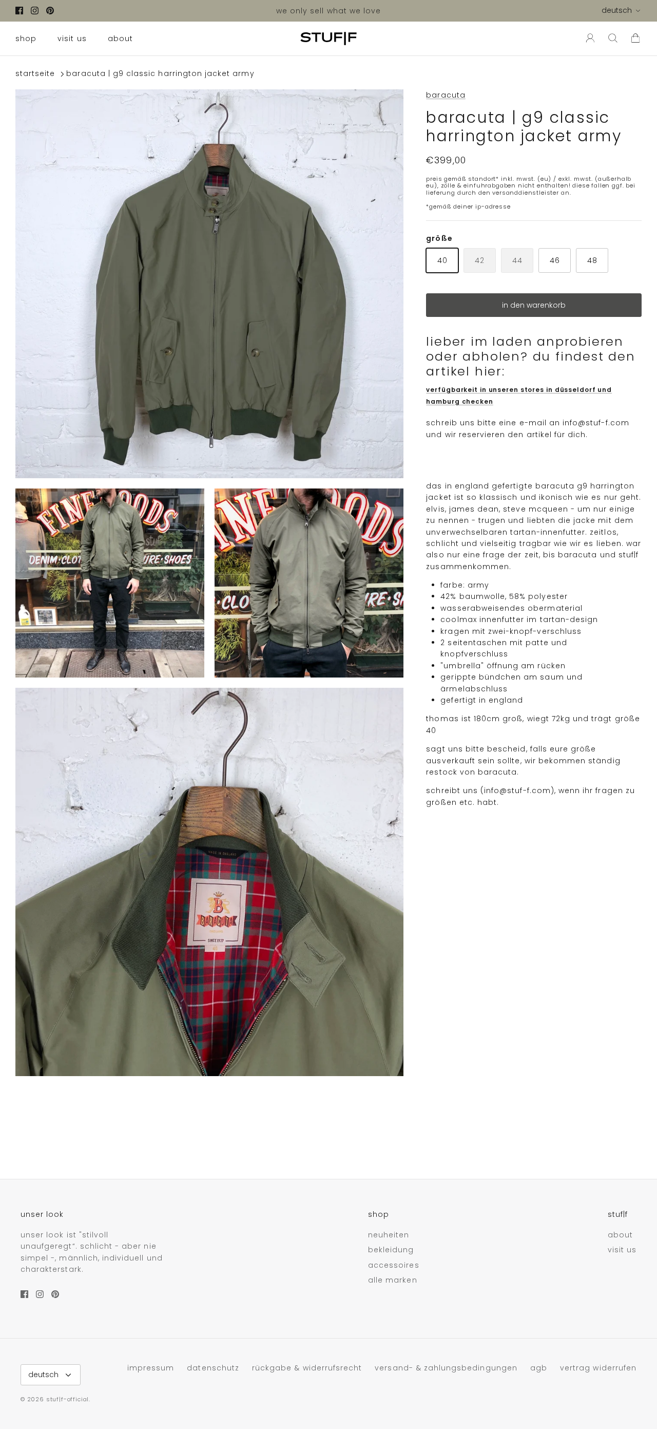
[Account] (588, 38)
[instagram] (34, 10)
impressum (150, 1368)
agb (538, 1368)
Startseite (35, 74)
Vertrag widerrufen (598, 1368)
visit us (71, 38)
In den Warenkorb (534, 305)
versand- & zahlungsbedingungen (446, 1368)
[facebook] (19, 10)
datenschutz (213, 1368)
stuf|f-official (67, 1399)
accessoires (393, 1265)
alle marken (392, 1280)
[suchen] (613, 38)
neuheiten (388, 1235)
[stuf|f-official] (328, 38)
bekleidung (391, 1250)
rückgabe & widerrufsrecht (307, 1368)
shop (25, 38)
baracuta (445, 95)
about (120, 38)
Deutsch (617, 10)
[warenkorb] (635, 38)
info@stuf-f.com (596, 423)
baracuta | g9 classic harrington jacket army (160, 74)
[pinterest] (50, 10)
